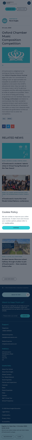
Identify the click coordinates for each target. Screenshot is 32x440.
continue (16, 227)
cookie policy (9, 223)
